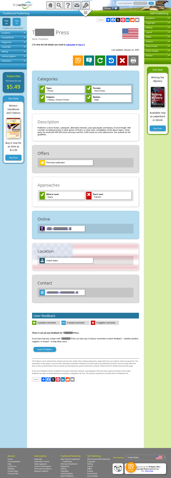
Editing (5, 51)
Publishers (6, 60)
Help (9, 464)
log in (80, 44)
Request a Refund (41, 471)
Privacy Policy (13, 473)
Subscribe (38, 459)
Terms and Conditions (43, 468)
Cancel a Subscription (42, 466)
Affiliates (11, 468)
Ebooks (149, 55)
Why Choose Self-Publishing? (98, 459)
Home (10, 459)
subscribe (70, 44)
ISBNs (148, 36)
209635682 (149, 471)
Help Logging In (40, 464)
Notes (131, 470)
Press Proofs (151, 46)
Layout (149, 32)
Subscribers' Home (41, 461)
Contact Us (12, 466)
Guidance (6, 32)
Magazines (6, 42)
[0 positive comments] (46, 325)
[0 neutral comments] (75, 325)
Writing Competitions (69, 464)
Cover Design (152, 50)
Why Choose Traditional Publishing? (70, 460)
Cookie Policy (13, 471)
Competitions (8, 37)
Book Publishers (67, 476)
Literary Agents (9, 56)
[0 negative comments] (104, 325)
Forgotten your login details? (13, 28)
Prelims (149, 41)
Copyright (6, 46)
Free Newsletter (14, 461)
